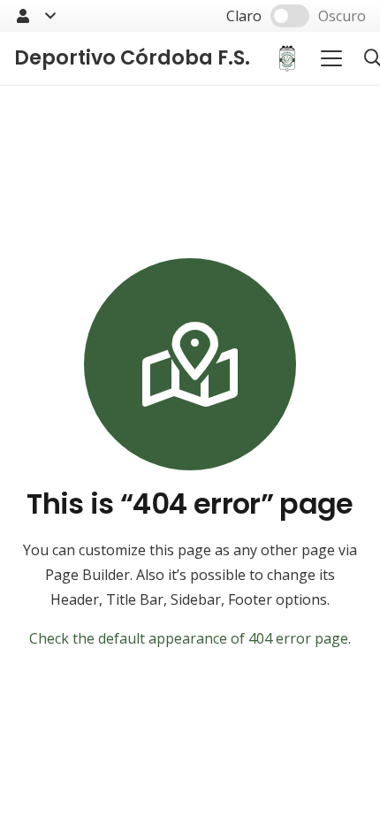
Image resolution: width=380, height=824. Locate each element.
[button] (34, 16)
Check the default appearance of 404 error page (188, 638)
